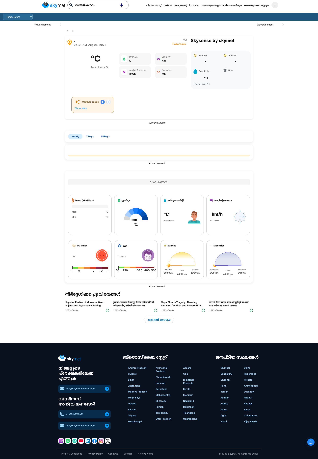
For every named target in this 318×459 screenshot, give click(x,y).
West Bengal (135, 421)
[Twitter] (108, 441)
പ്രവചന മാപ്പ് (153, 5)
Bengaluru (226, 373)
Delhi (247, 367)
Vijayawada (250, 421)
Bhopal (248, 403)
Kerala (186, 389)
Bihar (131, 379)
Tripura (132, 415)
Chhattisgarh (163, 377)
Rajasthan (188, 406)
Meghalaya (134, 397)
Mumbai (225, 367)
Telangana (189, 412)
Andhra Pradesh (137, 367)
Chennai (225, 379)
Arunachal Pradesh (161, 369)
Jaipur (224, 391)
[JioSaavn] (74, 441)
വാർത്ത (167, 5)
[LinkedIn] (88, 441)
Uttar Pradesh (163, 418)
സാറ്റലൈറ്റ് (180, 5)
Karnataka (161, 389)
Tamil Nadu (162, 412)
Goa (185, 373)
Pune (223, 385)
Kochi (224, 421)
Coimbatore (250, 415)
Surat (247, 409)
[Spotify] (68, 441)
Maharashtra (163, 394)
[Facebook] (94, 441)
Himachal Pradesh (188, 381)
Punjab (160, 406)
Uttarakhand (190, 418)
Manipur (188, 394)
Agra (223, 415)
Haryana (160, 383)
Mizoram (161, 400)
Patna (224, 409)
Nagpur (248, 397)
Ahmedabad (251, 385)
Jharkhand (134, 385)
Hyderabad (250, 373)
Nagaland (188, 400)
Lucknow (249, 391)
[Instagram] (101, 441)
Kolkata (248, 379)
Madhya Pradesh (137, 391)
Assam (187, 367)
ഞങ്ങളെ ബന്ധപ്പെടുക (256, 5)
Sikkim (132, 409)
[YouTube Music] (81, 441)
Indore (224, 403)
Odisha (132, 403)
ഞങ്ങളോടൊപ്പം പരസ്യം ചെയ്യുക (222, 5)
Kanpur (225, 397)
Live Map (194, 5)
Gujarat (132, 373)
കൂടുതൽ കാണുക (159, 319)
